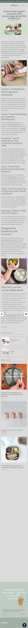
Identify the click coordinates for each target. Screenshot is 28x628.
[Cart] (25, 5)
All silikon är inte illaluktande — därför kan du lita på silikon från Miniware (12, 394)
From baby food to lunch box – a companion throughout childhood (12, 467)
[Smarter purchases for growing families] (14, 414)
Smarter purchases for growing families (11, 431)
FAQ (2, 625)
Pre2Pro (11, 316)
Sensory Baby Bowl (13, 124)
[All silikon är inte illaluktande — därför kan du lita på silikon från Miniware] (14, 377)
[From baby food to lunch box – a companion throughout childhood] (14, 450)
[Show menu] (1, 5)
